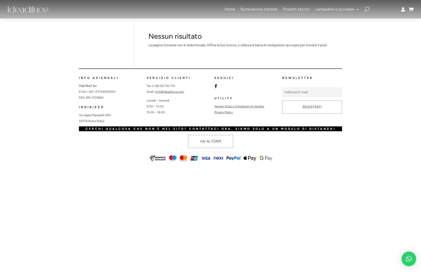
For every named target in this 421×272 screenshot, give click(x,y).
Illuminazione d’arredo (259, 9)
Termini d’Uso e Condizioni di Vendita (239, 106)
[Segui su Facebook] (216, 86)
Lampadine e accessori (335, 9)
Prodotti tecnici (296, 9)
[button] (409, 259)
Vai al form (210, 141)
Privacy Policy (223, 112)
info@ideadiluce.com (169, 92)
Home (230, 9)
